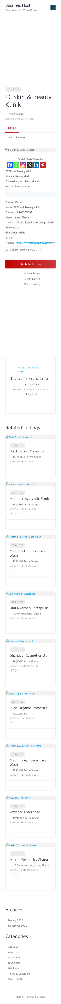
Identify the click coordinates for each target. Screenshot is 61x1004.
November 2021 (17, 925)
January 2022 (15, 920)
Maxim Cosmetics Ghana (29, 859)
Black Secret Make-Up (27, 451)
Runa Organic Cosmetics (28, 708)
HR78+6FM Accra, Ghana (27, 456)
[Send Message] (11, 409)
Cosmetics (13, 89)
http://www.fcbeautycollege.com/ (35, 242)
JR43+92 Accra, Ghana (25, 504)
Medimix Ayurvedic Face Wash (28, 762)
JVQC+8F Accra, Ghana (25, 661)
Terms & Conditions (19, 973)
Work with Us (15, 979)
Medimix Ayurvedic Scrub (29, 498)
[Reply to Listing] (11, 472)
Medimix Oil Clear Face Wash (28, 553)
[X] (30, 165)
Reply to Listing (30, 264)
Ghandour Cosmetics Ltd (28, 655)
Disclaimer (14, 962)
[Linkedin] (36, 165)
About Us (13, 946)
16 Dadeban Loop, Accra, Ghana (31, 865)
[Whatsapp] (16, 165)
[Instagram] (23, 165)
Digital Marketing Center (30, 378)
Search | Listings (36, 996)
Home (19, 996)
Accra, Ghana (16, 113)
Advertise (13, 952)
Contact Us (14, 957)
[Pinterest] (43, 165)
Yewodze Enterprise (25, 812)
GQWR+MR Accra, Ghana (27, 613)
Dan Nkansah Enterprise (29, 608)
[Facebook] (10, 165)
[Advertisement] (30, 46)
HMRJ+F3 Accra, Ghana (26, 818)
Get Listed (14, 968)
